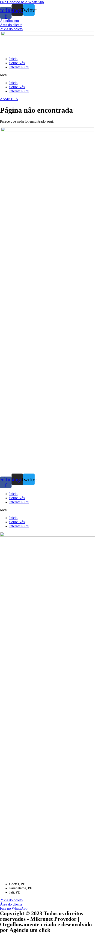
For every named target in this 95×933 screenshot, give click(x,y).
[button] (22, 2)
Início (13, 59)
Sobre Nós (17, 63)
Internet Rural (19, 67)
